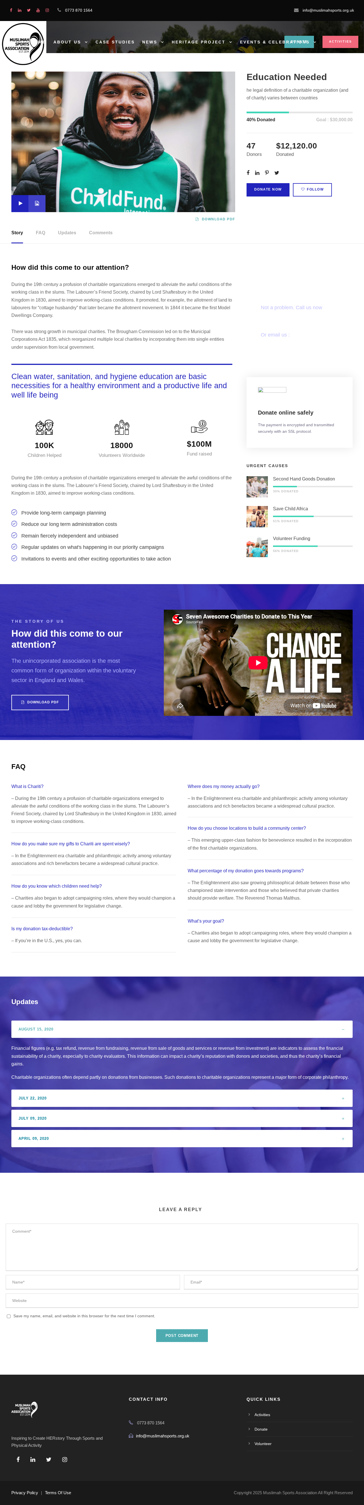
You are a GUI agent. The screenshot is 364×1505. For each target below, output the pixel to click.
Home (38, 42)
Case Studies (115, 42)
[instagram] (47, 10)
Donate (261, 1429)
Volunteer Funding (291, 538)
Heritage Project (199, 42)
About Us (67, 42)
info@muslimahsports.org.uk (162, 1435)
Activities (340, 41)
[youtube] (38, 10)
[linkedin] (19, 10)
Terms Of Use (58, 1492)
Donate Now (268, 189)
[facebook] (11, 10)
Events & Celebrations (275, 42)
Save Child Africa (290, 508)
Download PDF (218, 219)
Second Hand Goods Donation (304, 478)
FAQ (40, 232)
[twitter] (29, 10)
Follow (315, 189)
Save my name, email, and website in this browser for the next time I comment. (84, 1316)
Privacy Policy (24, 1492)
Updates (67, 232)
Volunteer (263, 1443)
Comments (101, 232)
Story (17, 232)
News (149, 42)
